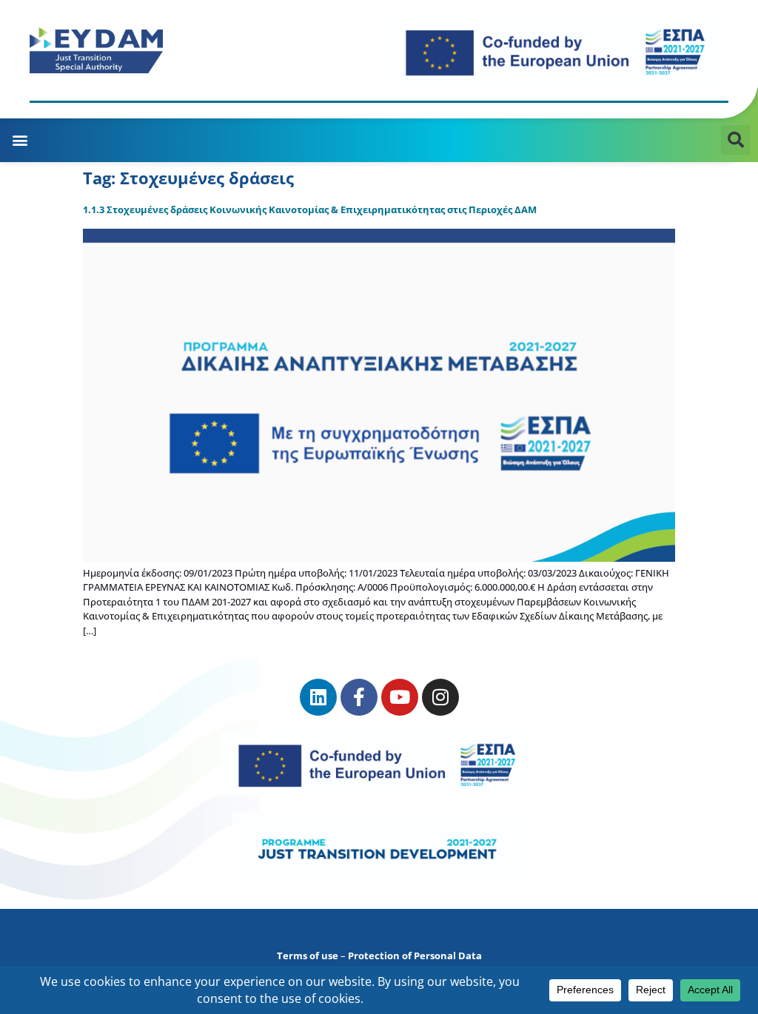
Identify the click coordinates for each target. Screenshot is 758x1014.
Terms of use (307, 955)
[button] (19, 140)
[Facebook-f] (359, 697)
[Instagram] (440, 697)
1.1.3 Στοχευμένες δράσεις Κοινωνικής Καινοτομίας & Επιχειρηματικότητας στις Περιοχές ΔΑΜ (310, 209)
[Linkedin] (318, 697)
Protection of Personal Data (415, 955)
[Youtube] (399, 697)
